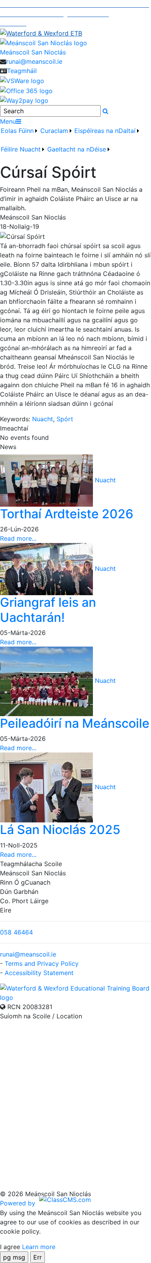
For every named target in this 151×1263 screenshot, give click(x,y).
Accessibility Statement (39, 973)
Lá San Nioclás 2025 (60, 829)
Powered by (18, 1203)
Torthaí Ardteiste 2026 (66, 513)
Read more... (18, 538)
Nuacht (42, 419)
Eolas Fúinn (17, 130)
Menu (8, 121)
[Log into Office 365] (26, 90)
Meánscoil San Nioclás (33, 52)
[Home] (75, 43)
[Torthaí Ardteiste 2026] (47, 480)
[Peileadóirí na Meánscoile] (47, 680)
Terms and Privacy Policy (42, 963)
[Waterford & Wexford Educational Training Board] (75, 992)
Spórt (65, 419)
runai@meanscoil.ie (34, 61)
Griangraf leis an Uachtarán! (48, 610)
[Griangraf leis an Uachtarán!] (47, 568)
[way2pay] (24, 100)
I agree (10, 1247)
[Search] (105, 111)
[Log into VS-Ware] (22, 80)
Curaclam (54, 130)
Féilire (9, 149)
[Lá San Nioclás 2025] (47, 787)
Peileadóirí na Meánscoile (74, 723)
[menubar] (75, 144)
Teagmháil (22, 71)
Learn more (38, 1247)
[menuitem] (19, 135)
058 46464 (16, 932)
